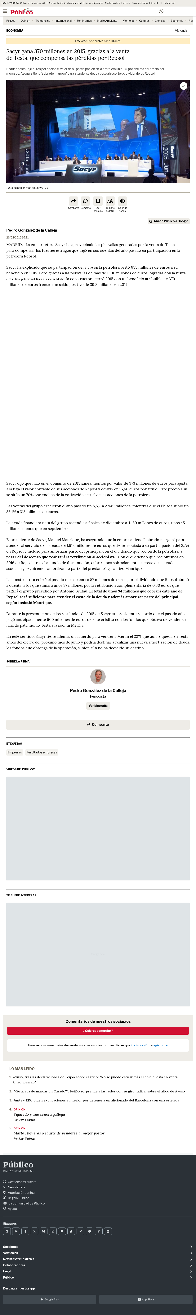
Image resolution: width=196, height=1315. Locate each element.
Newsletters (16, 1187)
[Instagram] (53, 1231)
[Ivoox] (108, 1231)
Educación (169, 3)
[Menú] (5, 11)
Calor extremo (140, 3)
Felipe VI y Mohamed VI (69, 3)
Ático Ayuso (49, 3)
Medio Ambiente (107, 20)
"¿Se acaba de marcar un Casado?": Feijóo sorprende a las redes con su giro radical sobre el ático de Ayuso (99, 1091)
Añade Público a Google (171, 221)
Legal (7, 1271)
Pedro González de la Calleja (31, 230)
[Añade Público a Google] (7, 1231)
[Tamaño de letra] (110, 201)
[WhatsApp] (99, 1231)
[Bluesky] (43, 1231)
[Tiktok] (71, 1231)
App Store (148, 1299)
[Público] (91, 12)
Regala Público (18, 1198)
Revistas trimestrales (18, 1259)
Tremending (42, 20)
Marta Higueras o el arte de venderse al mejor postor (59, 1132)
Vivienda (181, 30)
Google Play (51, 1299)
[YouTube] (62, 1231)
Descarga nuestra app (19, 1288)
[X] (34, 1231)
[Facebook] (25, 1231)
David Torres (27, 1119)
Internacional (64, 20)
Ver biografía (98, 706)
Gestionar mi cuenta (21, 1182)
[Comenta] (85, 201)
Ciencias (160, 20)
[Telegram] (80, 1231)
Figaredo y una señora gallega (39, 1114)
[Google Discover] (16, 1231)
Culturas (144, 20)
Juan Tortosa (27, 1138)
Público (18, 1165)
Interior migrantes (93, 3)
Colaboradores (14, 1265)
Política (10, 20)
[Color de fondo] (122, 201)
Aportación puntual (21, 1193)
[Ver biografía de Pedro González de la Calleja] (98, 676)
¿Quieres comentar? (98, 1031)
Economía (177, 20)
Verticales (10, 1253)
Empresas (14, 752)
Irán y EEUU (155, 3)
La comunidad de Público (26, 1203)
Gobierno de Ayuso (30, 3)
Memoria (128, 20)
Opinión (25, 20)
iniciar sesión (140, 1045)
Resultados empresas (41, 752)
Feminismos (84, 20)
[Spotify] (89, 1231)
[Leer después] (98, 201)
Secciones (10, 1247)
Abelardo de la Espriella (117, 3)
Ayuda (12, 1209)
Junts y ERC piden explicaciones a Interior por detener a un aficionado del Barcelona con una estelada (96, 1100)
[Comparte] (73, 201)
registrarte (159, 1045)
